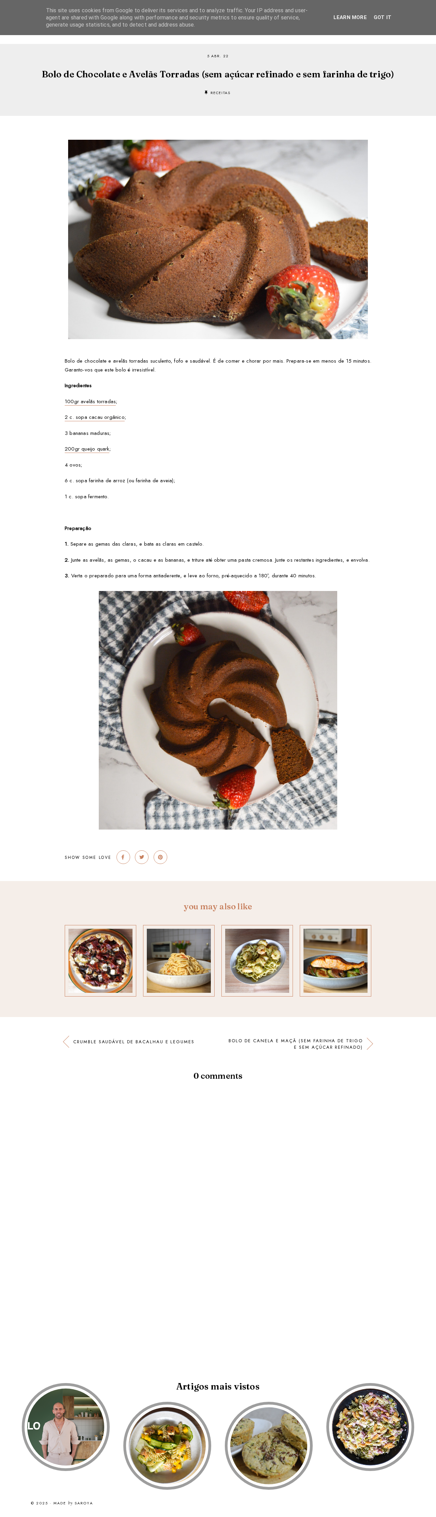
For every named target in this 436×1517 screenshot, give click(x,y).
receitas (221, 92)
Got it (382, 17)
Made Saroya (73, 1503)
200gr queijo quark (87, 449)
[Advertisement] (204, 1305)
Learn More (350, 17)
